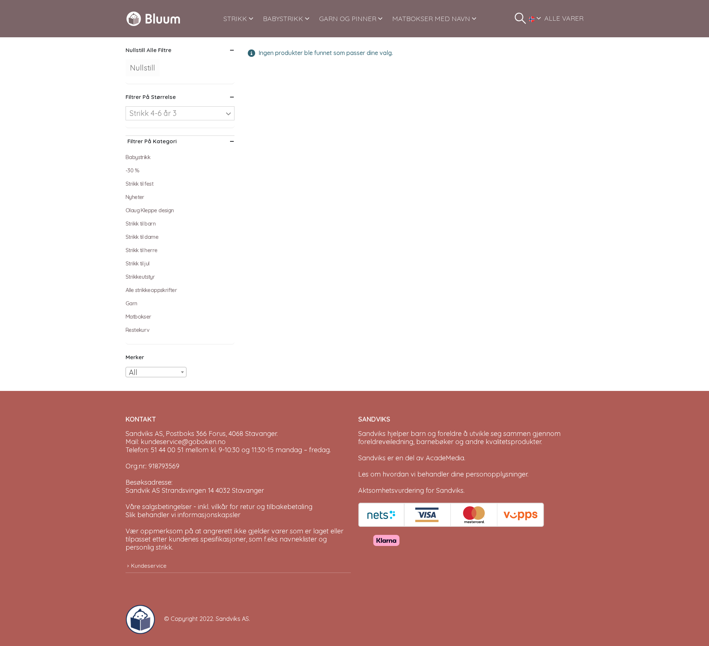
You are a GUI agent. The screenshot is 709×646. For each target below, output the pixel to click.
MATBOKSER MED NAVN (431, 18)
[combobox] (156, 372)
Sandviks (372, 433)
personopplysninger (496, 474)
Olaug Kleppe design (150, 210)
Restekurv (138, 329)
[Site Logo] (153, 18)
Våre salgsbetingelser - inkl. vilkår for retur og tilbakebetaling (219, 506)
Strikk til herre (141, 250)
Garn (131, 303)
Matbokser (138, 316)
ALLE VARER (563, 18)
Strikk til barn (140, 223)
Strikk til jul (138, 263)
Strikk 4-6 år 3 (153, 113)
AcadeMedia (445, 458)
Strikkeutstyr (140, 276)
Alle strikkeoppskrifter (151, 289)
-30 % (132, 170)
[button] (520, 18)
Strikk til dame (142, 236)
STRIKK (235, 18)
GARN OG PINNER (347, 18)
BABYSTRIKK (283, 18)
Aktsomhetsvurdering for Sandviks (410, 490)
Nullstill (142, 67)
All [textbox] (133, 372)
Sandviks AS (232, 618)
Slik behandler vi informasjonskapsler (183, 515)
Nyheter (135, 196)
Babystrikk (138, 157)
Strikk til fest (139, 183)
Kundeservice (149, 565)
